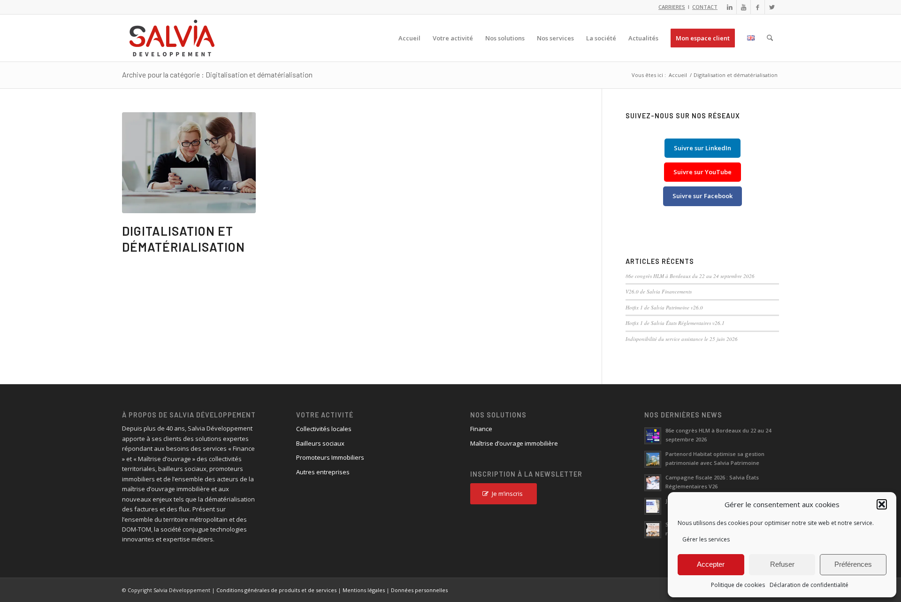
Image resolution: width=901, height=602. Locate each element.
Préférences (853, 564)
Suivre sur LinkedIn (702, 148)
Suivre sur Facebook (702, 196)
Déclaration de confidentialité (809, 585)
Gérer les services (706, 539)
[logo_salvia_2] (172, 38)
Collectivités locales (323, 428)
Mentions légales (364, 590)
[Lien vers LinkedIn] (729, 7)
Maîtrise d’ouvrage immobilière (514, 443)
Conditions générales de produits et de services (276, 590)
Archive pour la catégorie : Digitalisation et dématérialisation (217, 74)
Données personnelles (419, 590)
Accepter (711, 564)
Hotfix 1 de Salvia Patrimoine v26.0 (664, 307)
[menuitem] (409, 38)
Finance (481, 428)
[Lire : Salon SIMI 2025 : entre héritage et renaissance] (652, 529)
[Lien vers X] (772, 7)
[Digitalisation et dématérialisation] (189, 162)
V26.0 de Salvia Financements (659, 291)
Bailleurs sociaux (320, 443)
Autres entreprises (323, 472)
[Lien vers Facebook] (757, 7)
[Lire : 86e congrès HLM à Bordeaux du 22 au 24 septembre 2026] (652, 435)
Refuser (782, 564)
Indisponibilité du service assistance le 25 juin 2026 (682, 338)
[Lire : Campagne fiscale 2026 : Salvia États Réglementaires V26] (652, 482)
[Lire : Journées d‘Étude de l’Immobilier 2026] (652, 506)
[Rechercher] (770, 38)
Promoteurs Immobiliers (330, 457)
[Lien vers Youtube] (743, 7)
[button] (881, 504)
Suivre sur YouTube (702, 172)
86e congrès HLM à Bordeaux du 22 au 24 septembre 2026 (690, 275)
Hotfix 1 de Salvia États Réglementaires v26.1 (675, 322)
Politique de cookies (738, 585)
